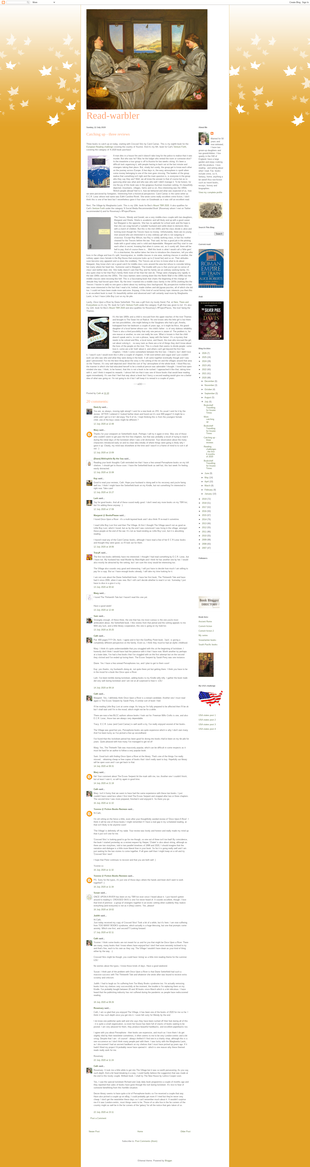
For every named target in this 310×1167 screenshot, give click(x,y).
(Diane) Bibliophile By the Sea (109, 458)
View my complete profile (210, 192)
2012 (204, 527)
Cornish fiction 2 (206, 631)
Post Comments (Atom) (146, 1141)
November (210, 385)
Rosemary (99, 1008)
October (209, 389)
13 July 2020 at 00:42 (104, 587)
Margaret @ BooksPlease (106, 515)
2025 (204, 357)
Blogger (168, 1160)
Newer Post (94, 1131)
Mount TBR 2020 (161, 205)
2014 (204, 519)
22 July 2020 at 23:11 (104, 1112)
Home (140, 1131)
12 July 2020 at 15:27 (104, 492)
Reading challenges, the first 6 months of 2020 (210, 451)
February (209, 490)
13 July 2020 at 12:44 (104, 610)
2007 (204, 548)
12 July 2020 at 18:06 (104, 547)
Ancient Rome (205, 621)
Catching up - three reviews (210, 440)
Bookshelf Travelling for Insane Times (210, 409)
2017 (204, 507)
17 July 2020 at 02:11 (104, 932)
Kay (95, 478)
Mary (96, 430)
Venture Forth (180, 147)
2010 (204, 535)
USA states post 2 (207, 720)
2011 (204, 531)
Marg (96, 593)
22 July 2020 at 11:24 (104, 1060)
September (210, 393)
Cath (96, 636)
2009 (204, 539)
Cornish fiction (205, 626)
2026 (204, 353)
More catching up (209, 419)
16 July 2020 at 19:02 (104, 909)
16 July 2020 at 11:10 (104, 803)
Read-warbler (112, 115)
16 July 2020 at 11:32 (104, 870)
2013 (204, 523)
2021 (204, 373)
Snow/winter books (207, 640)
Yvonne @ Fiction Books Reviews (110, 809)
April (207, 481)
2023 (204, 365)
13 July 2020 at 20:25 (104, 630)
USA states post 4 (207, 729)
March (208, 485)
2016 (204, 511)
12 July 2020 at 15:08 (104, 472)
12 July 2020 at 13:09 (104, 452)
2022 (204, 369)
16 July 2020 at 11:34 (104, 887)
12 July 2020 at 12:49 (104, 424)
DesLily (97, 407)
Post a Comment (98, 1118)
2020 (204, 377)
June (207, 473)
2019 (204, 499)
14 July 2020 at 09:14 (104, 688)
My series (203, 635)
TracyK (97, 553)
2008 (204, 544)
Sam (96, 616)
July (207, 401)
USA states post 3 (207, 724)
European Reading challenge (99, 147)
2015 (204, 515)
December (210, 381)
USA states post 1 (207, 715)
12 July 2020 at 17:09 (104, 509)
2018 (204, 503)
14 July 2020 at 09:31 (104, 766)
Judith (97, 915)
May (207, 477)
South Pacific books (208, 644)
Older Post (186, 1131)
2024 (204, 361)
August (208, 397)
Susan (97, 893)
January (209, 494)
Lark (96, 498)
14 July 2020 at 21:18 (104, 783)
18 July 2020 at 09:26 (104, 1002)
